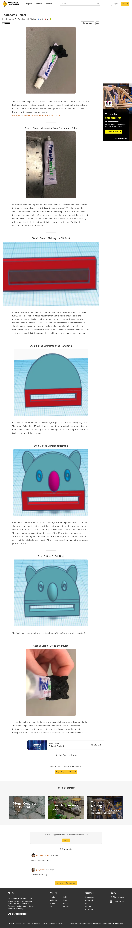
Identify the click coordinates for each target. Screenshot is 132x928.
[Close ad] (130, 85)
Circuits (52, 897)
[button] (97, 23)
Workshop (21, 19)
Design (52, 903)
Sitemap (88, 906)
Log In (115, 4)
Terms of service (33, 923)
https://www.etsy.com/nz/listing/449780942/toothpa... (37, 115)
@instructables (118, 897)
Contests (38, 4)
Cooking (66, 897)
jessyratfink (40, 870)
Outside (65, 903)
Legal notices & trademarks (113, 923)
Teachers (49, 4)
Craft (51, 906)
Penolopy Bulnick (42, 855)
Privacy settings (61, 923)
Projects (29, 4)
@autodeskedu (118, 901)
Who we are (89, 909)
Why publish (89, 897)
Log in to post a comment (66, 883)
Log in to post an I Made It (66, 772)
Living (65, 900)
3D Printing (31, 19)
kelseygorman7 (10, 19)
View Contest (96, 745)
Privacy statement (47, 923)
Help (86, 903)
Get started (89, 900)
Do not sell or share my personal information (85, 923)
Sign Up (125, 4)
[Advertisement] (117, 112)
